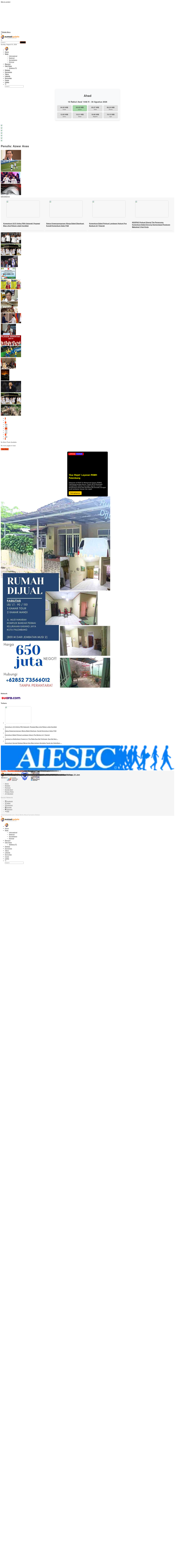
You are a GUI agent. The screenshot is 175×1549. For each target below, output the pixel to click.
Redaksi (7, 786)
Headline (3, 771)
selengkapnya (5, 196)
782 (6, 437)
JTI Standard (9, 794)
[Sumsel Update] (10, 38)
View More (5, 449)
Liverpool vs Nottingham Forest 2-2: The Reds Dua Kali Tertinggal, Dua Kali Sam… (31, 739)
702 (6, 431)
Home (7, 784)
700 (6, 427)
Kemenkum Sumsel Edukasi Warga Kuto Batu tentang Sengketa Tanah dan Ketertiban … (33, 743)
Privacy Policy (9, 792)
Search (23, 42)
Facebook (9, 801)
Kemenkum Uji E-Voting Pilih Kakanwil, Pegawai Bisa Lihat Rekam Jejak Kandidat (31, 727)
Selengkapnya (75, 493)
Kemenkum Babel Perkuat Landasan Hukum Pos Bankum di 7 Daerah (27, 735)
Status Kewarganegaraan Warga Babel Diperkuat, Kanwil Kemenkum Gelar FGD (30, 731)
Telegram (9, 809)
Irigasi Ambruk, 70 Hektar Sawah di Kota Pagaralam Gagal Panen (29, 774)
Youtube (9, 807)
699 (6, 425)
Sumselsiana (20, 771)
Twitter (8, 803)
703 (6, 433)
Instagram (9, 805)
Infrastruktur (11, 771)
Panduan (8, 788)
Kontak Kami (9, 790)
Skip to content (5, 2)
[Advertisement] (61, 17)
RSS (7, 811)
